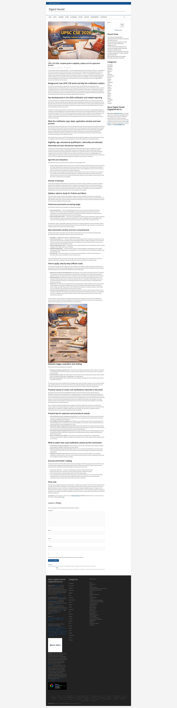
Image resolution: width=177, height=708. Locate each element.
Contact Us (61, 610)
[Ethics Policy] (62, 628)
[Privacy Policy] (55, 628)
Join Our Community (94, 617)
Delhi (108, 72)
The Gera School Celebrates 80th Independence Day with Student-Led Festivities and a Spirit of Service (118, 39)
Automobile (73, 17)
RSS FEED (92, 622)
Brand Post (109, 69)
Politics (80, 17)
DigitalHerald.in (118, 113)
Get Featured (92, 613)
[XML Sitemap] (59, 634)
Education (109, 74)
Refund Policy (93, 620)
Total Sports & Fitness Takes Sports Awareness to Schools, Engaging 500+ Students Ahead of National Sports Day (118, 53)
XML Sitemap (93, 700)
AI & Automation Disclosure (96, 590)
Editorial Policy (93, 607)
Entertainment (95, 17)
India (50, 17)
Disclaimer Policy (93, 604)
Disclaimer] (58, 632)
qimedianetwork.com (53, 600)
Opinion (109, 93)
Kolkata (109, 87)
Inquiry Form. (54, 613)
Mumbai (109, 90)
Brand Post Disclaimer (94, 594)
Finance (109, 77)
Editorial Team (93, 609)
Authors (91, 592)
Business (61, 17)
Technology (103, 17)
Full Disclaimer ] (56, 679)
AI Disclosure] (52, 632)
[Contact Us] (56, 626)
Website (50, 546)
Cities (54, 17)
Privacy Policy (93, 584)
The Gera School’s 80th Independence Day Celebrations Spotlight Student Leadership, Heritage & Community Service (117, 48)
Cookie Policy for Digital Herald (96, 601)
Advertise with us (93, 587)
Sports (67, 17)
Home (91, 582)
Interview (109, 85)
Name (49, 530)
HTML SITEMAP (93, 616)
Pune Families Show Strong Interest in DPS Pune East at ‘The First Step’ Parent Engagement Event (117, 43)
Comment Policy (93, 597)
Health (109, 80)
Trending (109, 103)
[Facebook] (50, 617)
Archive (91, 591)
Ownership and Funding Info (96, 619)
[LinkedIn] (56, 617)
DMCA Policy (92, 606)
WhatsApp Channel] (53, 619)
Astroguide (109, 65)
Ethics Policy (92, 610)
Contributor (92, 625)
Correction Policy (93, 603)
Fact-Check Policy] (52, 629)
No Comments (68, 67)
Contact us (92, 598)
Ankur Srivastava (57, 604)
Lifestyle (86, 17)
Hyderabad (109, 82)
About (91, 585)
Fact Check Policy (93, 611)
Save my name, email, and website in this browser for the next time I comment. (65, 557)
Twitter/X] (61, 617)
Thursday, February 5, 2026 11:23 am (56, 67)
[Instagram (50, 620)
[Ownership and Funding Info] (59, 631)
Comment (50, 510)
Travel (108, 101)
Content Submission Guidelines (96, 600)
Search (109, 22)
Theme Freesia (62, 703)
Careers (91, 595)
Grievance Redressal (94, 614)
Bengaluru (109, 68)
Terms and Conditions (94, 623)
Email (49, 538)
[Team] (54, 634)
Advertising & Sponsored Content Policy (98, 588)
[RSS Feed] (54, 635)
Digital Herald (57, 9)
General (109, 79)
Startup (109, 98)
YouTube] (60, 619)
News (108, 92)
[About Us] (50, 626)
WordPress (67, 703)
